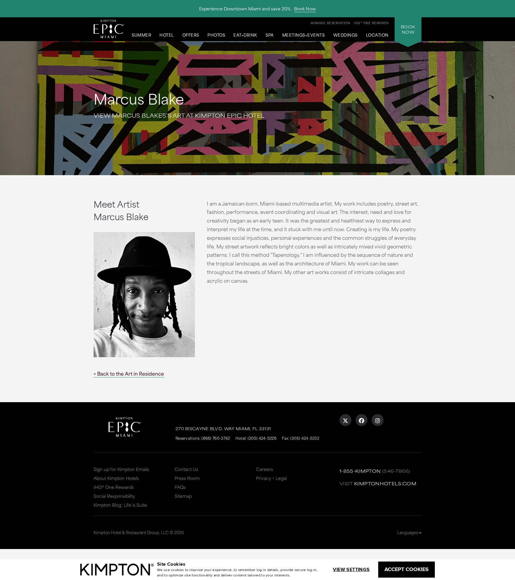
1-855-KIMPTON (360, 470)
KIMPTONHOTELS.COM (385, 483)
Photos (216, 35)
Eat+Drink (245, 35)
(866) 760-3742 (215, 438)
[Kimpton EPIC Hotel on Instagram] (378, 420)
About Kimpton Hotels (116, 478)
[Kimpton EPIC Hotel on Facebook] (361, 420)
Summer (141, 35)
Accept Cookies (406, 569)
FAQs (180, 486)
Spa (270, 35)
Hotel (166, 35)
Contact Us (186, 469)
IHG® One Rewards (114, 486)
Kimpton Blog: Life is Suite (120, 504)
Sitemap (183, 495)
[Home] (109, 29)
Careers (264, 469)
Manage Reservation (330, 22)
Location (377, 35)
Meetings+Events (303, 35)
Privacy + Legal (271, 478)
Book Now (305, 8)
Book (408, 29)
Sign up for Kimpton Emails (121, 469)
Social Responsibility (114, 495)
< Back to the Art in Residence (129, 373)
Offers (190, 35)
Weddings (345, 35)
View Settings (351, 569)
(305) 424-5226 (262, 438)
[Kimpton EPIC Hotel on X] (345, 420)
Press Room (187, 478)
